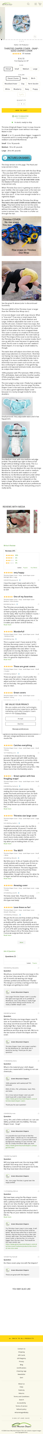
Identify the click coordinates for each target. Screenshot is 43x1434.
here (16, 167)
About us (21, 1384)
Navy (27, 89)
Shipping (20, 61)
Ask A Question (10, 951)
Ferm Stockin (33, 84)
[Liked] (38, 580)
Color (21, 75)
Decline (21, 724)
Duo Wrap (37, 171)
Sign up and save (21, 1418)
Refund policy (21, 1409)
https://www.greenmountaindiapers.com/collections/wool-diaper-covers (21, 1100)
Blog (21, 1365)
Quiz (21, 1377)
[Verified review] (20, 580)
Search (21, 1400)
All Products (24, 45)
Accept (20, 719)
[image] (18, 521)
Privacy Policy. (20, 713)
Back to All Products (23, 1338)
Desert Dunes (13, 78)
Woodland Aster (11, 84)
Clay (22, 84)
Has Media (34, 567)
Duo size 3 (10, 194)
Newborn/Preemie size (14, 182)
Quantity (21, 100)
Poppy (35, 89)
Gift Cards (21, 1355)
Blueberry (17, 89)
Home (16, 45)
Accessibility (21, 1403)
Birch (33, 78)
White (7, 89)
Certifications (21, 1368)
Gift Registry (21, 1358)
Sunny (21, 94)
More (21, 942)
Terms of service (21, 1406)
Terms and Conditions (21, 1396)
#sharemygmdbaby (21, 1412)
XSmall (8, 69)
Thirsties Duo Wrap (30, 200)
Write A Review (9, 546)
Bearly (24, 78)
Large (35, 69)
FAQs (21, 1387)
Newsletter (21, 1374)
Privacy (21, 1361)
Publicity (21, 1390)
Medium (26, 69)
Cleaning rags (21, 1371)
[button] (39, 521)
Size (22, 65)
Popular (25, 567)
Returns (21, 1393)
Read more (7, 625)
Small (17, 69)
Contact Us (21, 1349)
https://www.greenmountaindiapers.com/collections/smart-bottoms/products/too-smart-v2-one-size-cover (21, 1246)
